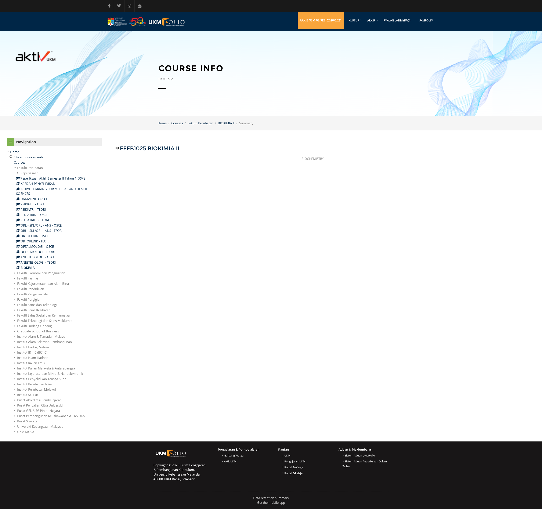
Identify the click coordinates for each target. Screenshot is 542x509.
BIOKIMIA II (226, 123)
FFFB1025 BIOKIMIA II (149, 148)
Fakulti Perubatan (200, 123)
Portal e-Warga (293, 467)
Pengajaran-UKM (295, 461)
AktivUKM (230, 461)
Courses (177, 123)
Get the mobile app (271, 502)
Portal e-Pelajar (293, 473)
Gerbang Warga (233, 455)
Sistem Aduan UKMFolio (360, 455)
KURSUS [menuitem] (354, 20)
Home (162, 123)
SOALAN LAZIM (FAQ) (396, 20)
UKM (287, 455)
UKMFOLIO (426, 20)
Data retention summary (271, 498)
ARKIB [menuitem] (371, 20)
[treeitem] (54, 291)
